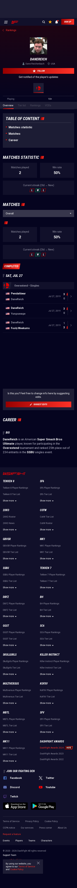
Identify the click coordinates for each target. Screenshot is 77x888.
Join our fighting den (20, 771)
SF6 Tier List (46, 494)
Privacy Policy (32, 821)
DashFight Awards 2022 (52, 759)
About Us (62, 828)
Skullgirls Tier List (11, 667)
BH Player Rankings (49, 603)
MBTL (6, 712)
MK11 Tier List (10, 754)
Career (13, 140)
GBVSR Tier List (10, 552)
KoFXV (44, 683)
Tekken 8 (8, 481)
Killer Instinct (49, 654)
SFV (42, 712)
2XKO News (9, 523)
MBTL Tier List (10, 725)
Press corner (45, 828)
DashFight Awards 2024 (52, 748)
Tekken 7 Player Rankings (52, 574)
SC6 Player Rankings (50, 632)
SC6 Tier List (46, 639)
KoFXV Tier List (47, 696)
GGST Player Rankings (14, 632)
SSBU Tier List (10, 581)
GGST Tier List (10, 639)
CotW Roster (46, 523)
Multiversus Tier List (13, 696)
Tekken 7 (45, 568)
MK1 (42, 539)
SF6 (42, 481)
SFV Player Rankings (50, 719)
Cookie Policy (51, 821)
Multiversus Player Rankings (17, 690)
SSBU (6, 568)
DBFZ (6, 597)
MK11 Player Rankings (14, 748)
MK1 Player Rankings (50, 545)
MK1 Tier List (46, 552)
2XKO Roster (9, 517)
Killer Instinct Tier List (50, 667)
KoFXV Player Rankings (51, 690)
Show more (8, 500)
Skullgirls (9, 654)
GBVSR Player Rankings (14, 545)
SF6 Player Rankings (50, 488)
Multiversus (11, 683)
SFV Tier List (46, 725)
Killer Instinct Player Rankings (54, 661)
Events (6, 840)
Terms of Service (11, 821)
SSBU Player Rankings (14, 574)
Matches (14, 133)
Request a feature (12, 834)
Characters (46, 840)
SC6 (42, 625)
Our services (27, 828)
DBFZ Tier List (10, 610)
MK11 (6, 741)
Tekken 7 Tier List (48, 581)
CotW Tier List (47, 517)
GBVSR (7, 539)
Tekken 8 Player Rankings (15, 488)
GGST (6, 625)
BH (41, 597)
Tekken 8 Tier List (11, 494)
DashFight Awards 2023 (52, 753)
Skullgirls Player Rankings (15, 661)
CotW (43, 510)
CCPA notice (9, 828)
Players (19, 840)
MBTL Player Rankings (14, 719)
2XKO (6, 510)
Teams (31, 840)
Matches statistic (20, 127)
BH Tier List (45, 610)
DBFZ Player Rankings (14, 603)
